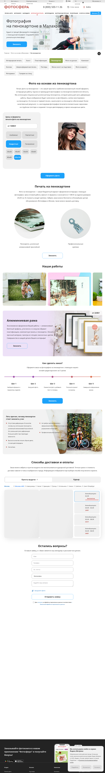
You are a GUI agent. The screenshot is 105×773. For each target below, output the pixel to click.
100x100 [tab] (17, 157)
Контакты (56, 771)
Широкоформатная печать (26, 67)
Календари (26, 13)
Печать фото (9, 13)
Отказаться (86, 767)
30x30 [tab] (9, 152)
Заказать (17, 44)
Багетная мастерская (62, 13)
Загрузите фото (39, 591)
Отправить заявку (52, 597)
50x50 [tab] (25, 152)
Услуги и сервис (84, 13)
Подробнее (75, 767)
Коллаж (9, 67)
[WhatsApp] (86, 53)
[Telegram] (83, 53)
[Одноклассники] (92, 53)
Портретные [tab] (29, 135)
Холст (28, 60)
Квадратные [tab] (13, 144)
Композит (85, 60)
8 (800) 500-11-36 (52, 7)
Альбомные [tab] (14, 135)
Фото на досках (71, 60)
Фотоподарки (49, 13)
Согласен (97, 767)
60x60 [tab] (33, 152)
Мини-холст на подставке (61, 67)
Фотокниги (17, 13)
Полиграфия (74, 13)
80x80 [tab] (9, 157)
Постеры (44, 67)
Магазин (94, 13)
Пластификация (41, 60)
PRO (69, 1)
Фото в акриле (81, 67)
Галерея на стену (25, 73)
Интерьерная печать (37, 13)
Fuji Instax (32, 771)
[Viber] (95, 53)
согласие (40, 602)
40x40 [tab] (17, 152)
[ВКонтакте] (89, 53)
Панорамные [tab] (29, 144)
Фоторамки (10, 73)
